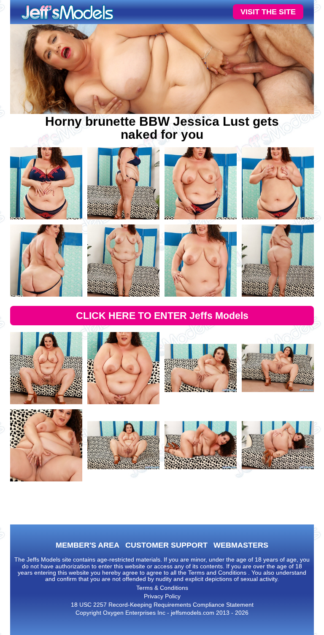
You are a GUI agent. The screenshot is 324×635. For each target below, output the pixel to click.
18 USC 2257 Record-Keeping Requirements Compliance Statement (162, 604)
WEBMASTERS (240, 545)
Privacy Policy (162, 596)
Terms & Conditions (162, 587)
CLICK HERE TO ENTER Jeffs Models (162, 315)
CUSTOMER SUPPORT (166, 545)
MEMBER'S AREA (87, 545)
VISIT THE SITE (268, 12)
